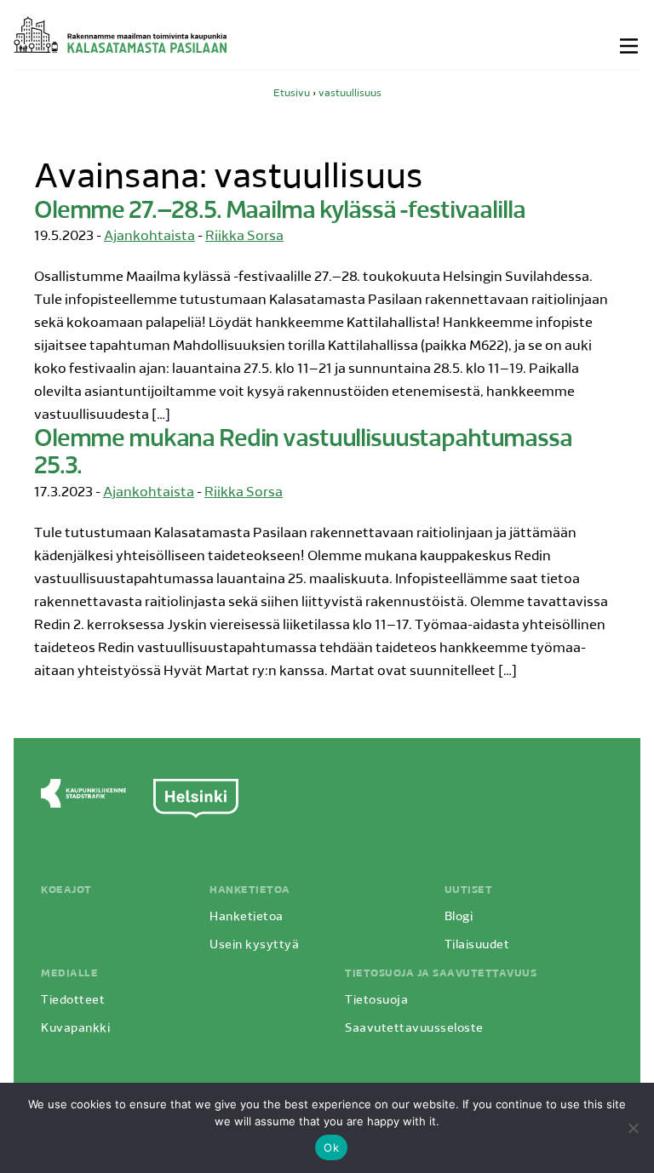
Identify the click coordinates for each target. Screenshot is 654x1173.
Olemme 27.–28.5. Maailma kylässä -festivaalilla (279, 212)
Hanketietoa (249, 890)
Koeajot (66, 890)
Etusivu (291, 94)
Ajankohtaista (149, 236)
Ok (331, 1147)
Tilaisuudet (477, 945)
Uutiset (469, 890)
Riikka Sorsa (244, 236)
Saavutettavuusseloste (414, 1028)
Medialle (69, 974)
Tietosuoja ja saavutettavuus (440, 974)
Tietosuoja (376, 1000)
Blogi (459, 917)
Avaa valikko (630, 46)
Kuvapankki (75, 1028)
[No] (632, 1127)
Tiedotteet (73, 1000)
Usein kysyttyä (254, 945)
